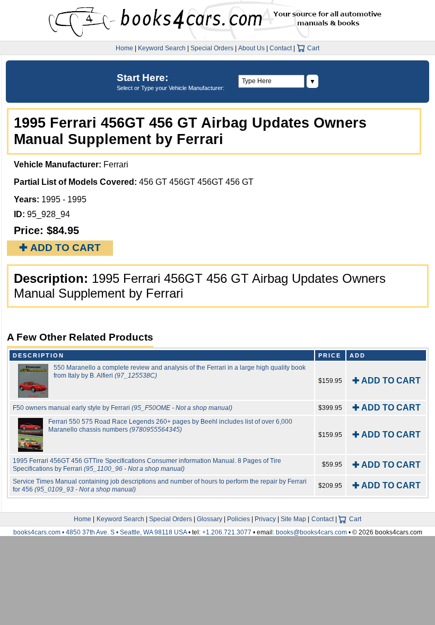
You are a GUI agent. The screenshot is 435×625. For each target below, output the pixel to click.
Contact (280, 48)
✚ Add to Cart (60, 247)
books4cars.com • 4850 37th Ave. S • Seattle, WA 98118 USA (100, 532)
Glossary (209, 519)
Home (124, 48)
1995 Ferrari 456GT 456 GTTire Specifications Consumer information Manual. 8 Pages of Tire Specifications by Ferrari (147, 464)
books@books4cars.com (311, 532)
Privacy (265, 519)
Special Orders (211, 48)
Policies (238, 519)
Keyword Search (162, 48)
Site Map (293, 519)
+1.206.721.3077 (226, 532)
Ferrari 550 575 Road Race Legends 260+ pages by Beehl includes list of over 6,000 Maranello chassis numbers (170, 425)
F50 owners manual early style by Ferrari (122, 408)
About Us (251, 48)
